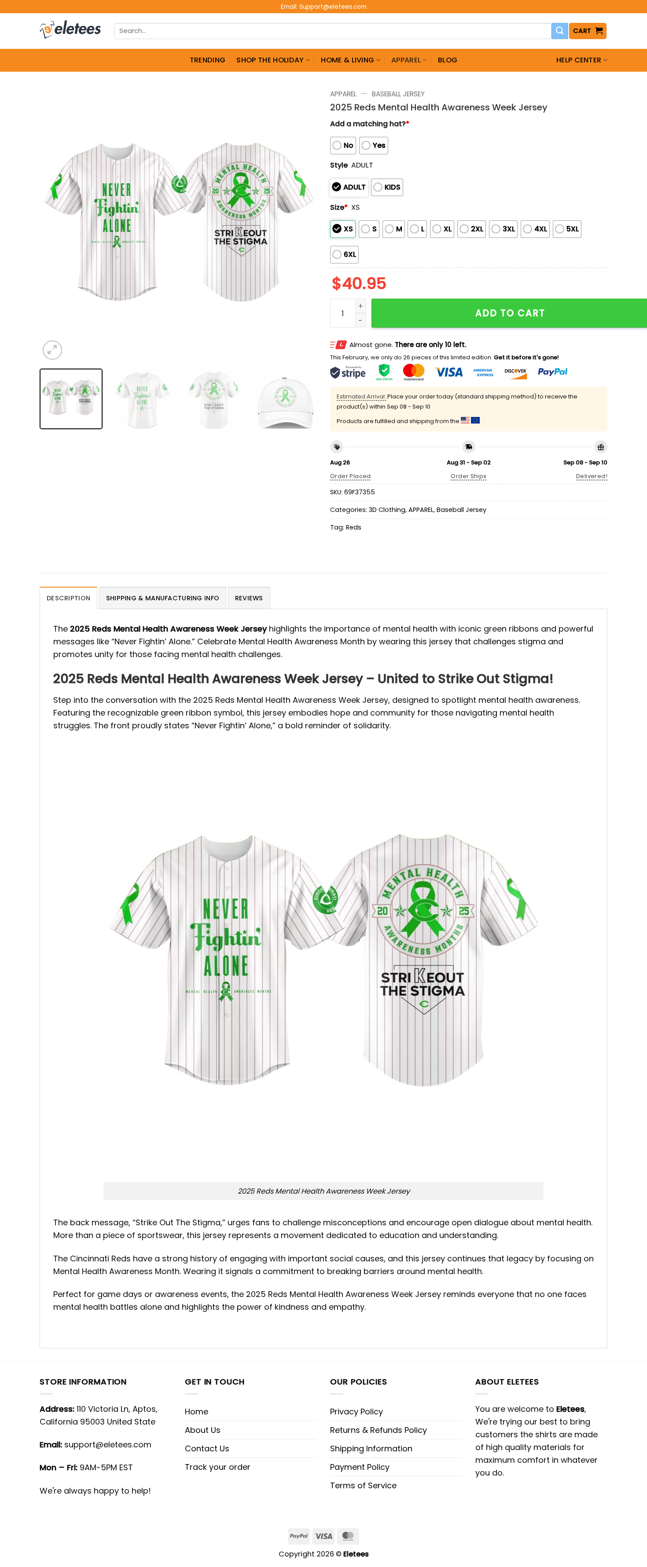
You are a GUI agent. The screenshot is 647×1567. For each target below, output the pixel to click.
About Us (203, 1430)
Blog (447, 60)
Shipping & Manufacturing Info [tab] (162, 598)
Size (339, 207)
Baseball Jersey (398, 94)
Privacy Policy (356, 1411)
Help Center (579, 60)
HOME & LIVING (347, 60)
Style (339, 165)
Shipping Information (371, 1448)
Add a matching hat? (369, 124)
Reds (353, 527)
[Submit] (559, 31)
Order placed (350, 476)
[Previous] (56, 223)
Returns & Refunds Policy (378, 1430)
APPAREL (406, 60)
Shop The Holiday (270, 60)
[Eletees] (70, 31)
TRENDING (208, 60)
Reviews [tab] (249, 598)
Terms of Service (363, 1485)
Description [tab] (68, 598)
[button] (588, 31)
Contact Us (207, 1448)
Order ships (468, 476)
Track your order (217, 1466)
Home (196, 1411)
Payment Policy (360, 1466)
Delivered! (591, 476)
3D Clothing (387, 509)
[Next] (300, 223)
